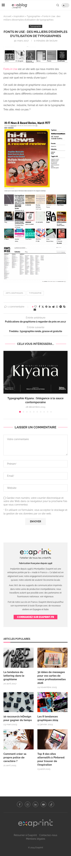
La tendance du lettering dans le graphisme (13, 676)
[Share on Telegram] (60, 306)
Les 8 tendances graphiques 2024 (47, 718)
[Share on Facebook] (39, 306)
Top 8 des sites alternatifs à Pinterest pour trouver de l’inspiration (51, 759)
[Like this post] (35, 306)
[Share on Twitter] (43, 306)
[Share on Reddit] (53, 306)
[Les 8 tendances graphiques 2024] (52, 702)
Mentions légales (35, 838)
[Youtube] (43, 804)
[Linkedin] (35, 804)
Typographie (33, 16)
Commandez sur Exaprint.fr (35, 617)
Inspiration (19, 16)
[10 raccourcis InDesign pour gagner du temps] (18, 702)
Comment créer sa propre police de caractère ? (14, 757)
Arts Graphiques (14, 293)
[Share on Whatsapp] (57, 306)
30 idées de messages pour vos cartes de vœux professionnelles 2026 (51, 678)
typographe (35, 293)
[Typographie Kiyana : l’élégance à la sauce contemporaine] (35, 372)
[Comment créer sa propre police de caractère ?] (18, 739)
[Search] (57, 5)
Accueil (7, 16)
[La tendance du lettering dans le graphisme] (18, 658)
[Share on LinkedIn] (50, 306)
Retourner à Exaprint (25, 835)
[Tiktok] (51, 804)
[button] (6, 382)
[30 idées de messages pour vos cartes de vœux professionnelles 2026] (52, 658)
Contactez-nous (48, 835)
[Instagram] (27, 804)
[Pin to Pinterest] (46, 306)
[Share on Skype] (64, 306)
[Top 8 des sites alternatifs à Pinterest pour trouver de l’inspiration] (52, 739)
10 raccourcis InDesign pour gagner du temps (17, 718)
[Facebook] (19, 804)
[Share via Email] (35, 309)
